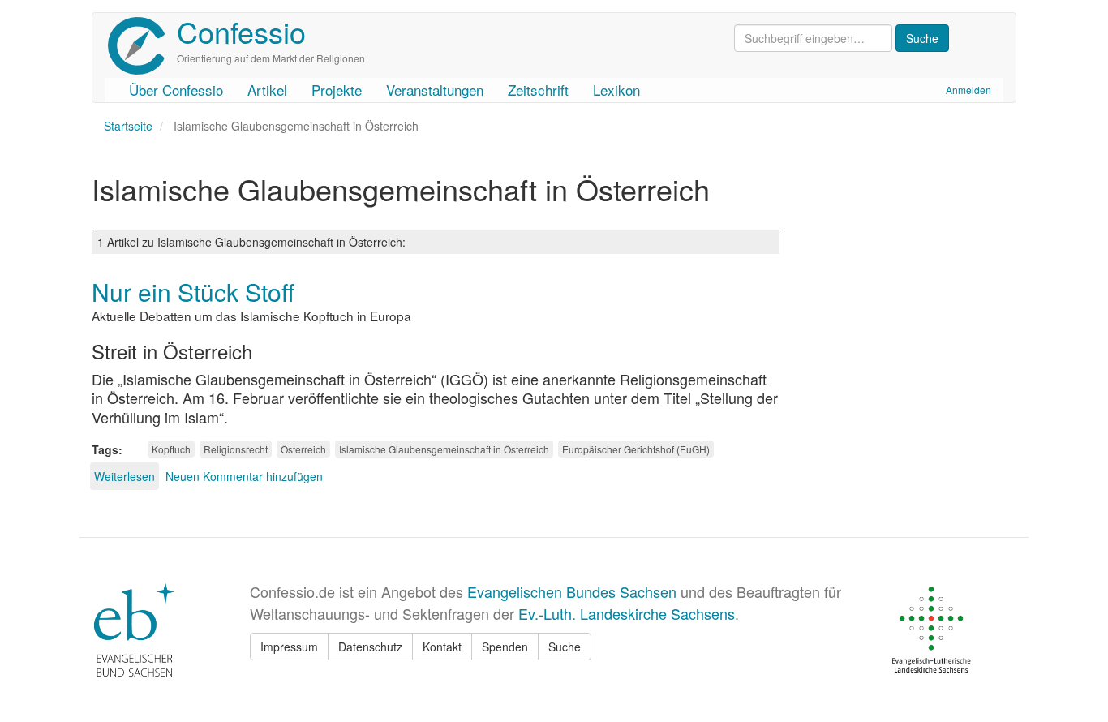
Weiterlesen (124, 476)
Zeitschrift (538, 90)
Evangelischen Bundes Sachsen (571, 591)
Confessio (241, 31)
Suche (564, 646)
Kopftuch (171, 449)
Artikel (267, 90)
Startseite (128, 126)
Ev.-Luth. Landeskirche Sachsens (626, 613)
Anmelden (968, 90)
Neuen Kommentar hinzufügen (244, 476)
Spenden (505, 646)
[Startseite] (142, 46)
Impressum (289, 646)
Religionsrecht (236, 449)
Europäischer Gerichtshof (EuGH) (636, 449)
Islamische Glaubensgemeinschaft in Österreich (444, 449)
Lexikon (616, 90)
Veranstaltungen (434, 90)
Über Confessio (176, 90)
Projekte (336, 90)
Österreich (303, 449)
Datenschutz (370, 646)
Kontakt (442, 646)
